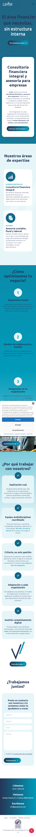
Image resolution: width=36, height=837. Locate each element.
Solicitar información (16, 129)
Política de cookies (8, 433)
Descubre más (17, 664)
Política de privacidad (19, 433)
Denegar (18, 425)
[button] (33, 403)
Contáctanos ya (10, 444)
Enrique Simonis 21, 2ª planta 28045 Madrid (18, 798)
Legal (5, 818)
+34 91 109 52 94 (18, 789)
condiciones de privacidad (23, 754)
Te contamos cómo (17, 43)
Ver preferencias (18, 430)
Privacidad (13, 818)
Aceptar (18, 419)
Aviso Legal (29, 433)
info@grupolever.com (18, 807)
